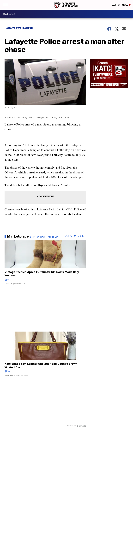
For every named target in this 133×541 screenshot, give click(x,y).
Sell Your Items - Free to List (44, 237)
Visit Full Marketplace (75, 236)
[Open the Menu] (5, 5)
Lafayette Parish (19, 28)
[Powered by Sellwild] (81, 426)
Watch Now (120, 4)
